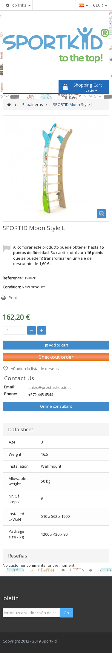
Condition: (12, 286)
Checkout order (56, 357)
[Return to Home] (9, 104)
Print (13, 297)
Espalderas (32, 104)
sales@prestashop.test (49, 387)
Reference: (13, 278)
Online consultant (56, 406)
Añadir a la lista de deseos (34, 368)
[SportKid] (56, 45)
